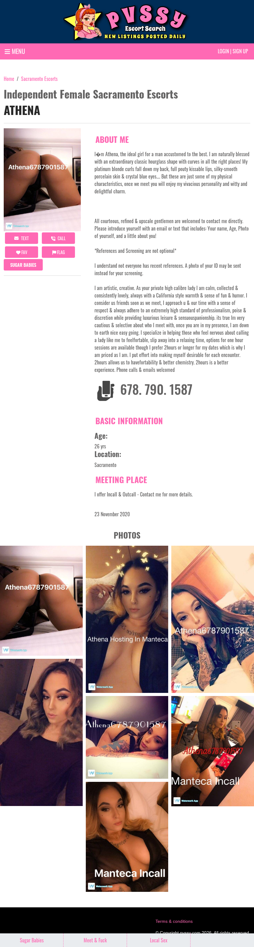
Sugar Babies (23, 265)
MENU (17, 51)
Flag (60, 252)
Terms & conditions (174, 921)
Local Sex (158, 940)
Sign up (240, 51)
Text (24, 238)
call (61, 238)
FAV (23, 252)
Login (223, 51)
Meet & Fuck (95, 940)
